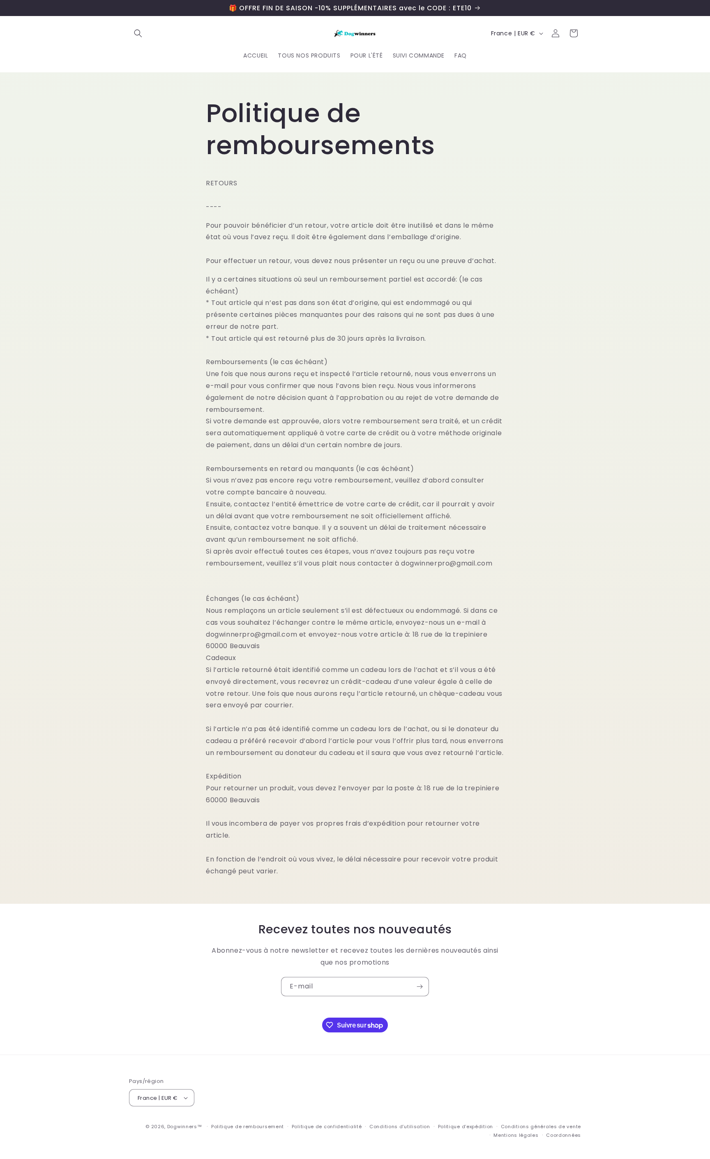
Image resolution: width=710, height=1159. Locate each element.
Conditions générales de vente (541, 1126)
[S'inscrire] (419, 986)
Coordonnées (563, 1135)
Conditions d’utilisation (399, 1126)
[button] (138, 33)
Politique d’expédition (465, 1126)
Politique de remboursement (247, 1126)
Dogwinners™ (184, 1126)
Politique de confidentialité (327, 1126)
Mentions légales (515, 1135)
